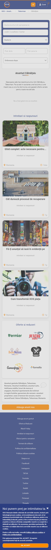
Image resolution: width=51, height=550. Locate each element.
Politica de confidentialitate (12, 535)
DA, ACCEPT (25, 545)
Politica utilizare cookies (34, 532)
